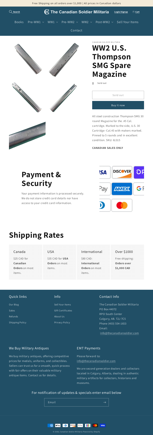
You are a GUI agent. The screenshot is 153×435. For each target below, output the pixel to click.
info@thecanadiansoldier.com (119, 333)
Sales (12, 310)
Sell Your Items (62, 304)
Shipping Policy (17, 322)
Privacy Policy (62, 322)
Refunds (13, 316)
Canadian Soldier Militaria (71, 432)
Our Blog (14, 304)
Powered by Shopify (91, 432)
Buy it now (118, 105)
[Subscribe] (105, 402)
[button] (13, 12)
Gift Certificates (63, 310)
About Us (59, 316)
